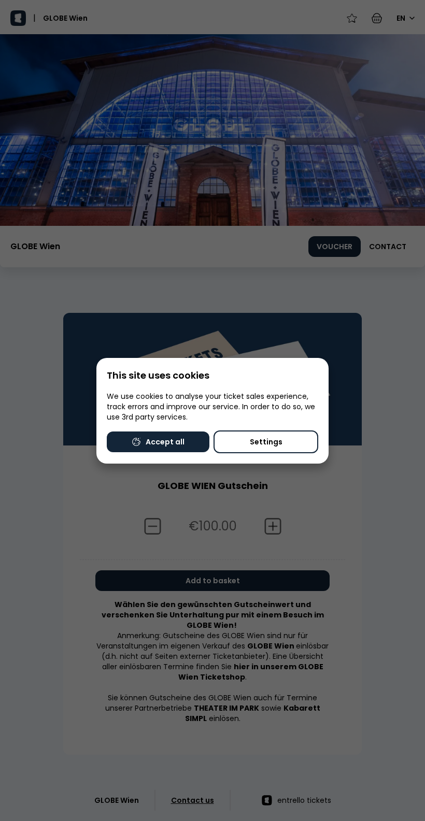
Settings (266, 442)
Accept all (165, 442)
